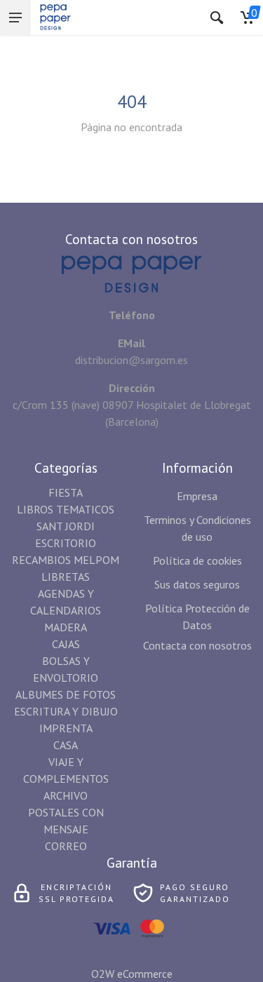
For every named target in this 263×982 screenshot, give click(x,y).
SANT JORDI (65, 526)
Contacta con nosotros (197, 645)
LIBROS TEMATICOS (65, 509)
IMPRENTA (66, 728)
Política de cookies (197, 560)
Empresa (197, 496)
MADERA (65, 627)
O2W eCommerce (132, 974)
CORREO (66, 846)
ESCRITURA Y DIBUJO (66, 711)
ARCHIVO (65, 795)
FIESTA (65, 492)
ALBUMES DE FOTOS (65, 694)
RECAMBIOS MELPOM (65, 560)
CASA (65, 745)
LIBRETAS (65, 577)
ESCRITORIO (65, 543)
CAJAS (66, 644)
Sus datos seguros (197, 584)
